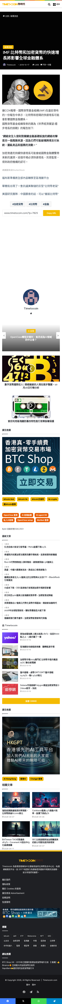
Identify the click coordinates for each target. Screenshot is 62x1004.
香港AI (23, 779)
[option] (31, 335)
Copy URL (51, 213)
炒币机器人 (8, 946)
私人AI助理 (8, 520)
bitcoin (6, 936)
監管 (18, 946)
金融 (46, 204)
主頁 (7, 16)
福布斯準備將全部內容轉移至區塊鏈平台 (25, 177)
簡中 (34, 984)
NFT (42, 936)
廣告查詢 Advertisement (13, 893)
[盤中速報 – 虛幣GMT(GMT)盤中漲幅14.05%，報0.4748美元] (10, 676)
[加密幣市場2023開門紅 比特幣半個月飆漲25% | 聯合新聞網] (10, 663)
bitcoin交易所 (38, 499)
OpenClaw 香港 (10, 515)
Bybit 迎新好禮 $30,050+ (13, 529)
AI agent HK (41, 515)
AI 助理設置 (27, 515)
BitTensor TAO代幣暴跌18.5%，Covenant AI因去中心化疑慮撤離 (16, 842)
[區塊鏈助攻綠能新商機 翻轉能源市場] (10, 650)
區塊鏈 (26, 941)
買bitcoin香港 (10, 504)
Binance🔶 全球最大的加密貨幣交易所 (18, 965)
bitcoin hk (23, 499)
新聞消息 (14, 16)
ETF (22, 936)
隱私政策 (6, 884)
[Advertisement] (31, 254)
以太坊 (6, 941)
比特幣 (33, 204)
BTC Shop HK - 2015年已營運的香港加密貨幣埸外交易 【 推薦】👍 (31, 962)
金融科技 (53, 946)
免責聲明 (6, 902)
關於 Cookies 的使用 (11, 888)
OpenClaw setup (25, 520)
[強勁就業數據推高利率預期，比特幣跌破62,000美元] (16, 800)
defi (14, 936)
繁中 (28, 984)
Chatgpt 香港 (36, 779)
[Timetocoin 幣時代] (13, 4)
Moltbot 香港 (42, 520)
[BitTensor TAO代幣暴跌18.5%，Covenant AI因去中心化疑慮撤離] (16, 829)
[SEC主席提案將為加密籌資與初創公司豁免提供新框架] (46, 829)
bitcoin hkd (9, 499)
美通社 (43, 946)
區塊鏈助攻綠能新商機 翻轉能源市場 (37, 647)
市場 (35, 941)
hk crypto (52, 499)
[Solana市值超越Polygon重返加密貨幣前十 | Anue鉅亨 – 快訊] (10, 689)
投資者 (43, 941)
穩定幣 (26, 946)
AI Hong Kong (10, 779)
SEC (49, 936)
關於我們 (6, 880)
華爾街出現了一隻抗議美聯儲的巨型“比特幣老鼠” (30, 186)
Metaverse (32, 936)
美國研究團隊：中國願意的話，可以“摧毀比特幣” (30, 193)
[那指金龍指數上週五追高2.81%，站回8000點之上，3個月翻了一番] (10, 637)
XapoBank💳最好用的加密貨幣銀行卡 (18, 968)
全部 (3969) (31, 701)
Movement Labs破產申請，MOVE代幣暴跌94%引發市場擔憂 (31, 338)
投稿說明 (6, 897)
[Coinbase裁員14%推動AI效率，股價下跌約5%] (46, 800)
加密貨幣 (18, 204)
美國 (35, 946)
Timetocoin (11, 65)
